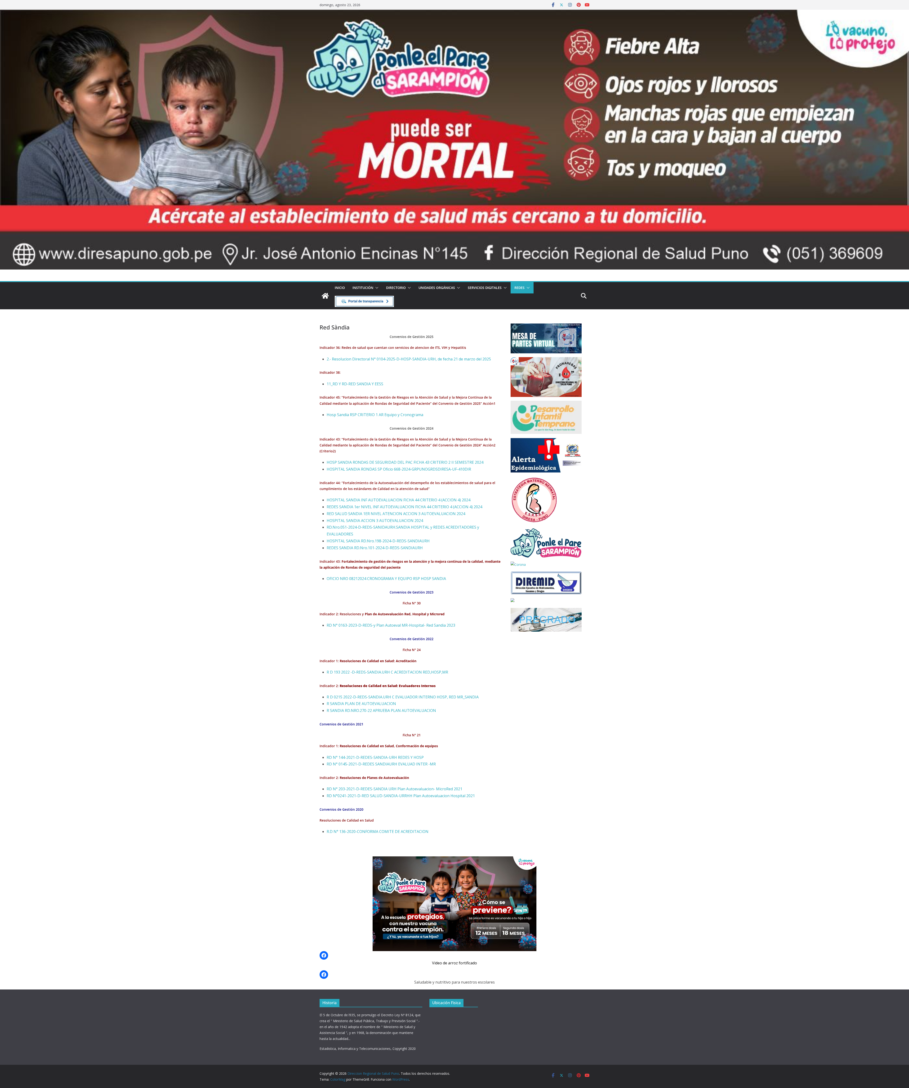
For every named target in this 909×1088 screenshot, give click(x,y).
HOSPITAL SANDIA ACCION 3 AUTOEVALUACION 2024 (375, 520)
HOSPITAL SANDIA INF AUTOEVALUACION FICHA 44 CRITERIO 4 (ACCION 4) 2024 (398, 500)
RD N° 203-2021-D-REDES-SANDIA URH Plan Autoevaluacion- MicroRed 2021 (394, 788)
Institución (362, 287)
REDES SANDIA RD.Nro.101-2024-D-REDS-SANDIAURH (375, 547)
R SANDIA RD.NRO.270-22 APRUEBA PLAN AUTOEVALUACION (381, 710)
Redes (519, 287)
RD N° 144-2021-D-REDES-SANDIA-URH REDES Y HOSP (375, 757)
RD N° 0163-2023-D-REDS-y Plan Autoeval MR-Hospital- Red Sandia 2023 (391, 625)
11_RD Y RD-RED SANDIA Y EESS (355, 384)
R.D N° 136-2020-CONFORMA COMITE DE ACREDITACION (377, 831)
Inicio (340, 287)
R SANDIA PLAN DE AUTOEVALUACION (361, 703)
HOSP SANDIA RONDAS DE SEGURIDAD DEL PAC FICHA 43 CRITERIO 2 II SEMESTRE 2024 (405, 462)
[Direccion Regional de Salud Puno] (325, 295)
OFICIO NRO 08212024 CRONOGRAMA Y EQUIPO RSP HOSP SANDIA (386, 578)
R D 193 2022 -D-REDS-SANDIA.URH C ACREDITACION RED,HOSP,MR (387, 672)
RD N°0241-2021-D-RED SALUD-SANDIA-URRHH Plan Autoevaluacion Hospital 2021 (401, 795)
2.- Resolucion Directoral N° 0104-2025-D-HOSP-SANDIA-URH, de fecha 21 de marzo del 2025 (409, 359)
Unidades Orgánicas (437, 287)
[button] (376, 287)
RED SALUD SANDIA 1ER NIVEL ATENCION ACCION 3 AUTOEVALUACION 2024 (396, 513)
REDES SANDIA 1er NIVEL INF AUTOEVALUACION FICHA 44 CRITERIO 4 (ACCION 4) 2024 (404, 506)
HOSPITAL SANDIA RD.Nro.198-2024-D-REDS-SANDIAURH (378, 541)
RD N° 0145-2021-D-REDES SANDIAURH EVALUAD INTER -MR (381, 764)
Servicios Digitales (485, 287)
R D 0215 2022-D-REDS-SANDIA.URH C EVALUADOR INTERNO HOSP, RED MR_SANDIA (403, 697)
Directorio (396, 287)
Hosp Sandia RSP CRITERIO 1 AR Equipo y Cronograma (375, 414)
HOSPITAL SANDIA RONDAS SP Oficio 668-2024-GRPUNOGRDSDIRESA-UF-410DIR (399, 469)
